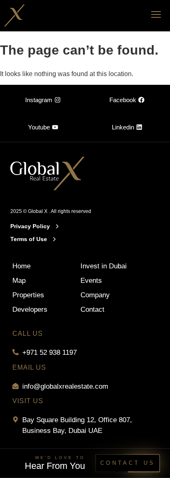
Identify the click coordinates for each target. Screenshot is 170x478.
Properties (28, 295)
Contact (92, 309)
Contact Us (127, 463)
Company (95, 295)
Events (91, 280)
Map (19, 280)
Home (21, 266)
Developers (29, 309)
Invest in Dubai (103, 266)
